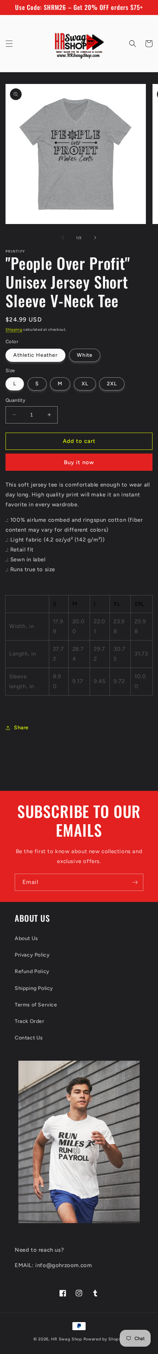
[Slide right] (95, 238)
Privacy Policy (32, 955)
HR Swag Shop (66, 1339)
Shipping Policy (34, 988)
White (85, 355)
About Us (26, 938)
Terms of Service (36, 1005)
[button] (9, 44)
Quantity (15, 400)
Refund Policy (32, 971)
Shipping (14, 329)
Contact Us (29, 1038)
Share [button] (21, 727)
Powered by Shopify (104, 1339)
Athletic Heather (35, 355)
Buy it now (79, 462)
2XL (112, 384)
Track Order (29, 1021)
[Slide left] (63, 238)
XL (85, 384)
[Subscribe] (135, 882)
